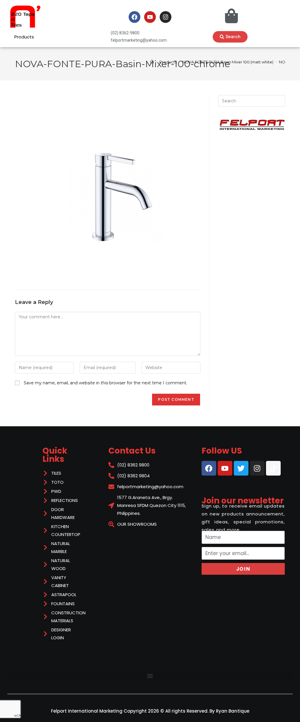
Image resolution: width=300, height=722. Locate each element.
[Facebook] (134, 17)
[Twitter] (241, 468)
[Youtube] (150, 17)
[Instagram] (165, 17)
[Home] (152, 62)
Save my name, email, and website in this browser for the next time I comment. (105, 382)
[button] (150, 676)
